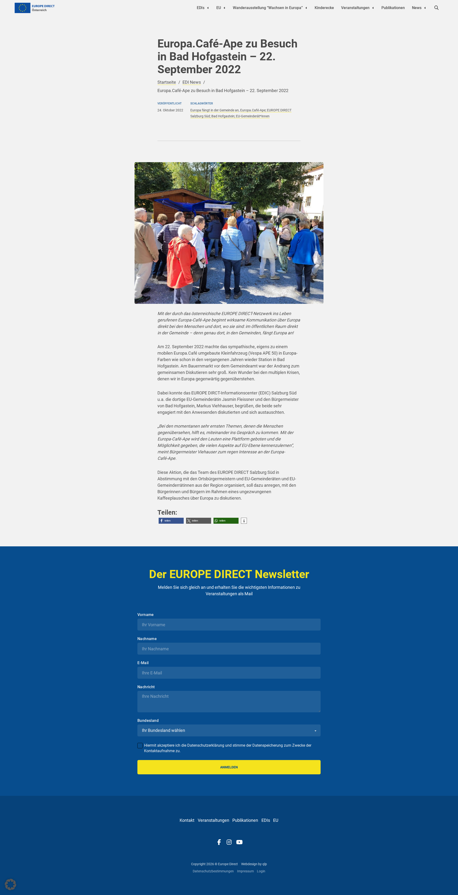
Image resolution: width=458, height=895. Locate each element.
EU (218, 7)
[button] (171, 521)
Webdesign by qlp (254, 864)
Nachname (147, 639)
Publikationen (393, 7)
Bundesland (148, 721)
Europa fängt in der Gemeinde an (214, 110)
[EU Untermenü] (224, 8)
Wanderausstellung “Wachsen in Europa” (268, 7)
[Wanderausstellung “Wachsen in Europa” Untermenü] (306, 8)
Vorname (145, 615)
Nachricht (146, 687)
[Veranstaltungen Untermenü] (373, 8)
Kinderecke (324, 7)
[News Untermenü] (425, 8)
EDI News (191, 82)
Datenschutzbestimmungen (213, 871)
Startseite (166, 82)
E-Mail (143, 663)
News (417, 7)
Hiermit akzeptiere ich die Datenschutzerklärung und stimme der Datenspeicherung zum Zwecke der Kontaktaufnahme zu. (227, 748)
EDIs (200, 7)
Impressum (245, 871)
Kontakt (187, 820)
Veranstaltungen (355, 7)
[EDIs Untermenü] (208, 8)
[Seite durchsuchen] (436, 8)
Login (261, 871)
